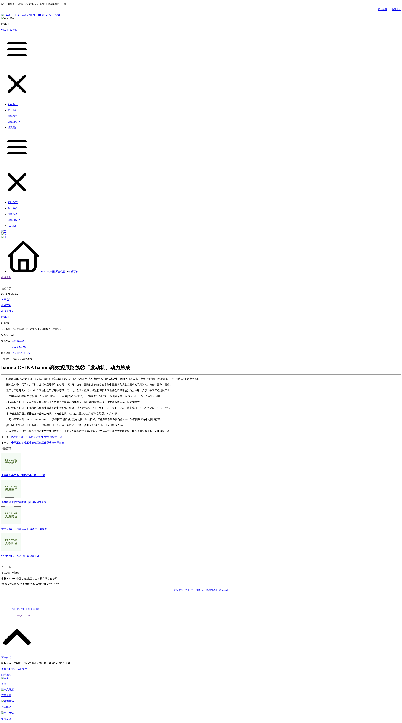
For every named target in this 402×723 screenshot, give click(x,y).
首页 (3, 683)
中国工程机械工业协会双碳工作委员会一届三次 (37, 442)
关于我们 (6, 299)
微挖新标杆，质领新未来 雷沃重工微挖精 (24, 529)
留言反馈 (6, 718)
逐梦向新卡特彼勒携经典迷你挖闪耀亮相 (23, 502)
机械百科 (73, 271)
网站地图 (6, 674)
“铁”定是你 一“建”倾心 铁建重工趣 (20, 556)
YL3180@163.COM (21, 615)
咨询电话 (6, 707)
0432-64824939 (9, 29)
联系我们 (6, 317)
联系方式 (396, 9)
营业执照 (6, 657)
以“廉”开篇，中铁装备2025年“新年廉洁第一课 (36, 437)
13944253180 (18, 341)
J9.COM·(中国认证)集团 (53, 271)
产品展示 (6, 695)
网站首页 (382, 9)
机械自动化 (7, 311)
